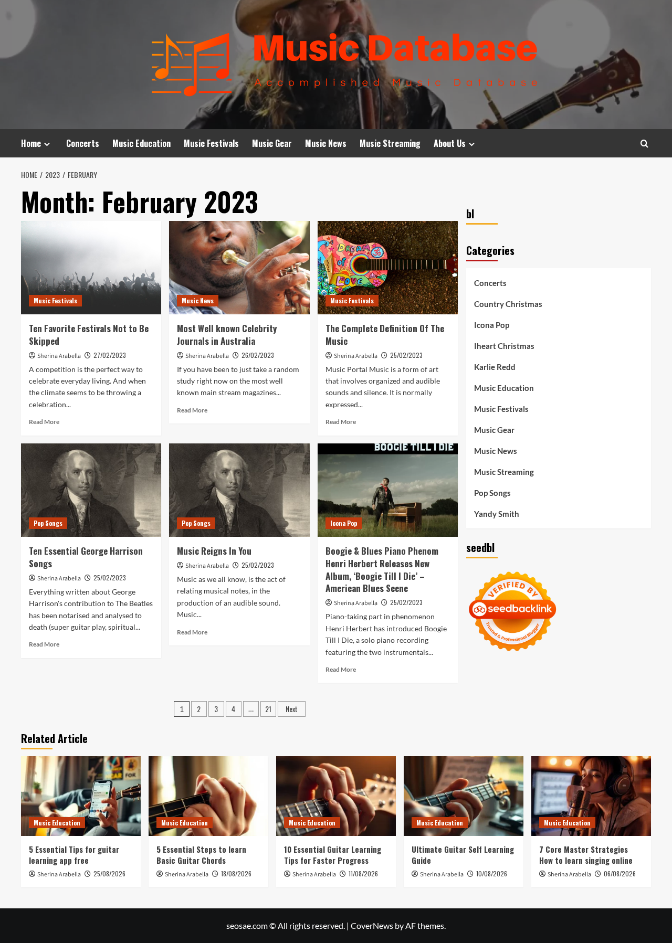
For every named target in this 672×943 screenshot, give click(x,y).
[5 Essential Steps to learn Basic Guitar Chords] (208, 796)
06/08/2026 (620, 873)
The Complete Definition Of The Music (385, 334)
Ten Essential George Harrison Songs (86, 557)
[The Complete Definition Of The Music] (388, 267)
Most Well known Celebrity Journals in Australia (227, 334)
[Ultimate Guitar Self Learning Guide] (463, 796)
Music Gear (272, 143)
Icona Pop (343, 522)
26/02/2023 (258, 355)
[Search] (644, 143)
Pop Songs (48, 522)
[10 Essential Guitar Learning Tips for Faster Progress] (336, 796)
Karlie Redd (495, 367)
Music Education (141, 143)
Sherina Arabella (59, 356)
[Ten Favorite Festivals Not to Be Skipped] (91, 267)
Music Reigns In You (214, 550)
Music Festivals (211, 143)
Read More (44, 422)
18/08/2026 (236, 873)
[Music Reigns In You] (239, 490)
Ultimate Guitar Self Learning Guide (463, 854)
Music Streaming (390, 143)
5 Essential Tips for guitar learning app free (74, 854)
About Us (450, 143)
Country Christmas (508, 304)
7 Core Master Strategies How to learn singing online (586, 854)
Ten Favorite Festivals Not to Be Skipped (89, 334)
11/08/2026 (363, 873)
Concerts (82, 143)
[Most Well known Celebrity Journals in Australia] (239, 267)
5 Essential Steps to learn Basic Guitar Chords (201, 854)
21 (268, 708)
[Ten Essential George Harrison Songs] (91, 490)
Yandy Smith (496, 513)
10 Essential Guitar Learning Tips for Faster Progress (332, 854)
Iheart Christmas (504, 346)
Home (31, 143)
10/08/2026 (491, 873)
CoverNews (372, 925)
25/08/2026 (109, 873)
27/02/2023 (109, 355)
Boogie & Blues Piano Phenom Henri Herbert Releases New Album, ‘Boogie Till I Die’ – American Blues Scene (382, 569)
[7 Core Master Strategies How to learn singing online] (591, 796)
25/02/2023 (406, 355)
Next (292, 708)
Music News (325, 143)
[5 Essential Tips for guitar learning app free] (81, 796)
